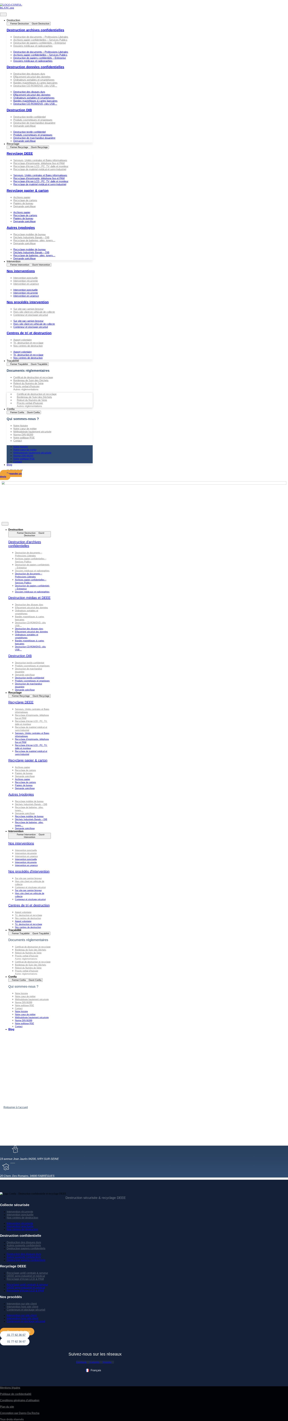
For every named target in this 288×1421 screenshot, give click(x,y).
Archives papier (21, 197)
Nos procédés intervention (28, 302)
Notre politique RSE (24, 437)
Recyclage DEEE (20, 153)
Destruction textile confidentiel (29, 116)
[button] (50, 48)
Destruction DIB (19, 110)
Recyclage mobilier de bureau (29, 234)
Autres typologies (21, 227)
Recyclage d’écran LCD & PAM (25, 1279)
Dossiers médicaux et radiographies (32, 45)
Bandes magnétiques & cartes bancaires (35, 82)
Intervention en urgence (26, 283)
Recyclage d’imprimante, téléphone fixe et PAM (39, 163)
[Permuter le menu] (3, 14)
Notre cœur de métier (25, 428)
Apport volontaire (22, 339)
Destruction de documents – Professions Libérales (40, 36)
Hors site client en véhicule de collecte (34, 311)
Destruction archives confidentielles (35, 30)
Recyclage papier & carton (27, 190)
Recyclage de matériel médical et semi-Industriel (39, 169)
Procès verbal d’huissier (26, 386)
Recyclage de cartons (25, 200)
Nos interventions (21, 271)
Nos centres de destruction (28, 345)
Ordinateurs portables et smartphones (33, 79)
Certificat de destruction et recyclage (33, 377)
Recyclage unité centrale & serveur (27, 1273)
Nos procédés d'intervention (29, 871)
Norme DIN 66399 (23, 434)
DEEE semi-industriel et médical (26, 1276)
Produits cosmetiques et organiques (32, 119)
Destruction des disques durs (29, 73)
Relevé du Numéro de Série (28, 383)
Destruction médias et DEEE (29, 598)
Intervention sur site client (22, 1303)
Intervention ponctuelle (25, 277)
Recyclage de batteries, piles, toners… (34, 240)
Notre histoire (20, 425)
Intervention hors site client (22, 1306)
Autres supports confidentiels (24, 1245)
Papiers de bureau (23, 203)
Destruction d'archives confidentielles (24, 544)
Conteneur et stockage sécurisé (30, 314)
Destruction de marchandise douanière (34, 122)
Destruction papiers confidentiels (26, 1248)
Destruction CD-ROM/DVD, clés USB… (35, 85)
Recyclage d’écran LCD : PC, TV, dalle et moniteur (40, 166)
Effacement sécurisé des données (31, 76)
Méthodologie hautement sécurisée (32, 431)
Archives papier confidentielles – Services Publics (40, 39)
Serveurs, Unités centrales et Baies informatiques (40, 160)
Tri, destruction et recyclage (28, 342)
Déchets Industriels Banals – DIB (31, 237)
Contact (17, 440)
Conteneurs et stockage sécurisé (26, 1309)
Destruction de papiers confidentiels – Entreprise (39, 42)
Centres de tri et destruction (29, 333)
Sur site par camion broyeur (28, 308)
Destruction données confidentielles (35, 67)
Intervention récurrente (25, 280)
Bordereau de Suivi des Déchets (30, 380)
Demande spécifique (24, 125)
